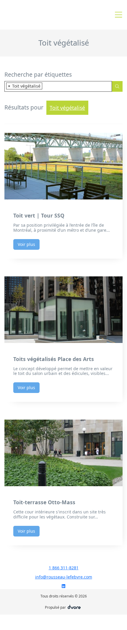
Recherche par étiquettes (38, 74)
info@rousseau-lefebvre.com (63, 577)
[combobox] (58, 86)
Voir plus (26, 244)
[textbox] (45, 86)
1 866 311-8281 (64, 568)
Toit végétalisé (67, 107)
